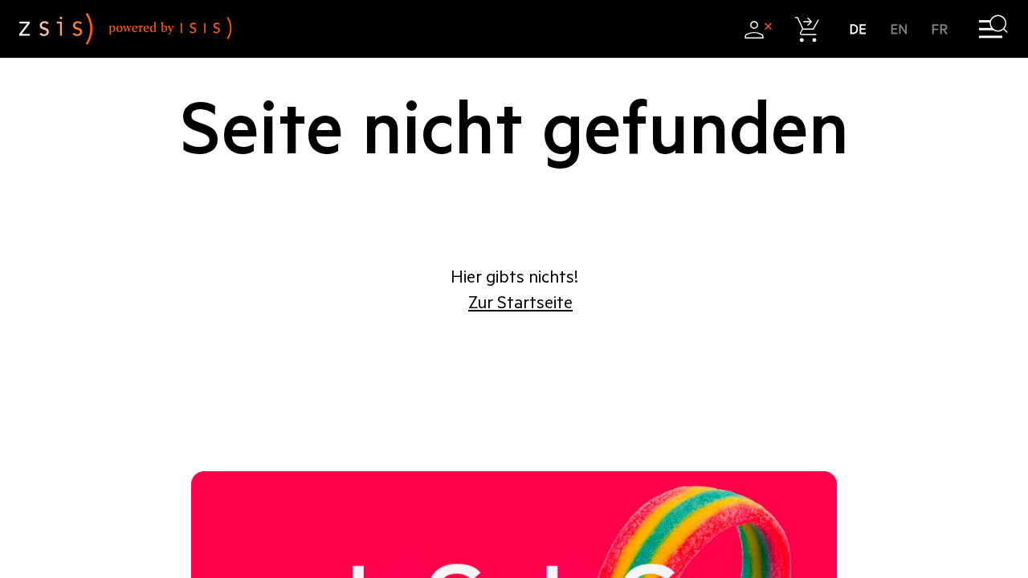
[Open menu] (993, 29)
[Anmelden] (757, 29)
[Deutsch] (858, 29)
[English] (899, 29)
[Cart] (807, 29)
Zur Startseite (520, 302)
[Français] (940, 29)
